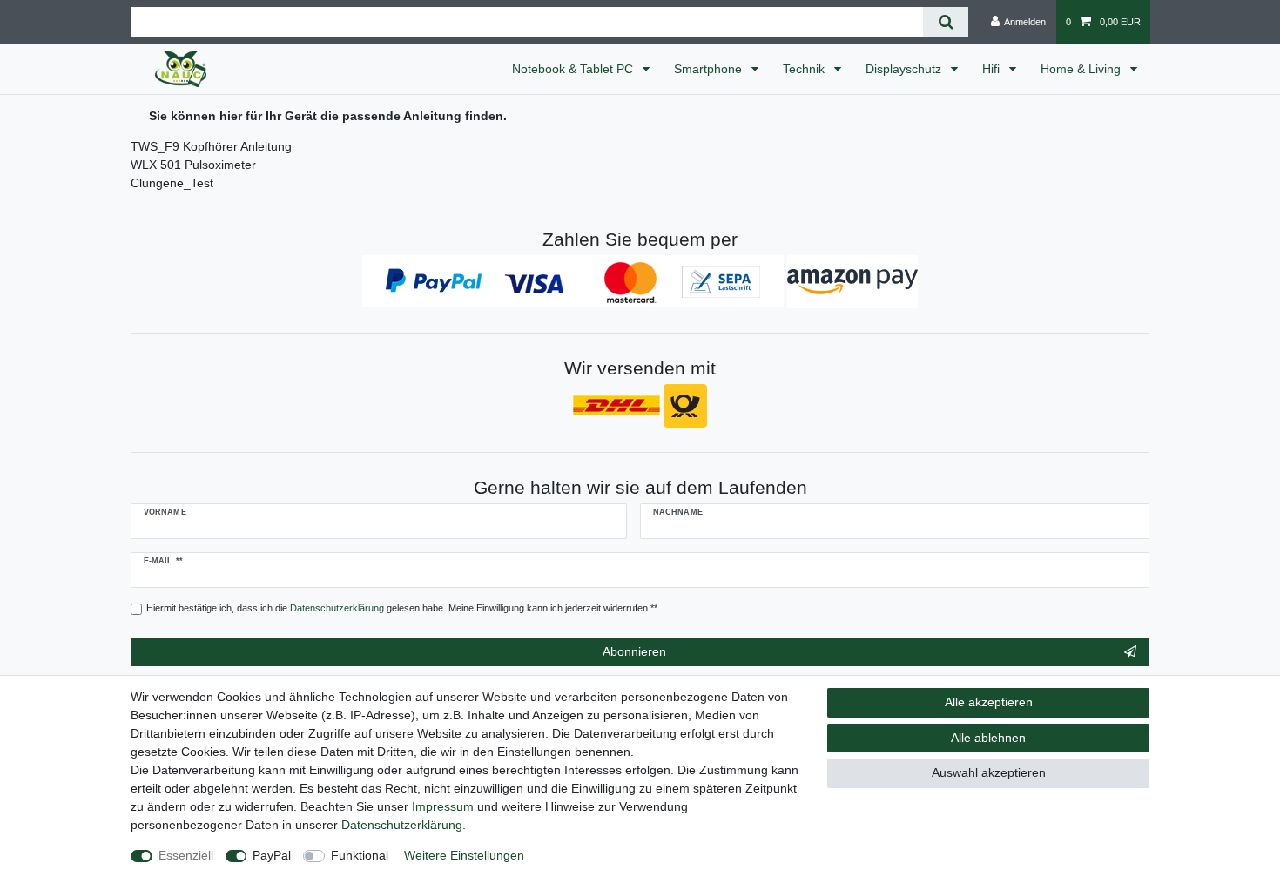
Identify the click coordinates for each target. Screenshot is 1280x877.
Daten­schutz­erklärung (401, 825)
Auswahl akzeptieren (989, 772)
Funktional (359, 855)
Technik (805, 69)
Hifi (992, 69)
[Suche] (945, 22)
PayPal (272, 855)
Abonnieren (634, 651)
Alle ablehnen (988, 738)
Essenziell (185, 855)
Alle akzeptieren (989, 702)
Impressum (443, 806)
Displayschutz (905, 69)
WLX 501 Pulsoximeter (193, 165)
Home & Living (1082, 69)
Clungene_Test (172, 183)
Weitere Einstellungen (464, 855)
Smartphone (709, 69)
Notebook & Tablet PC (574, 69)
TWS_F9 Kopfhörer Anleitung (211, 146)
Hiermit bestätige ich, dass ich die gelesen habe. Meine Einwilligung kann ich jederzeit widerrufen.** (401, 608)
